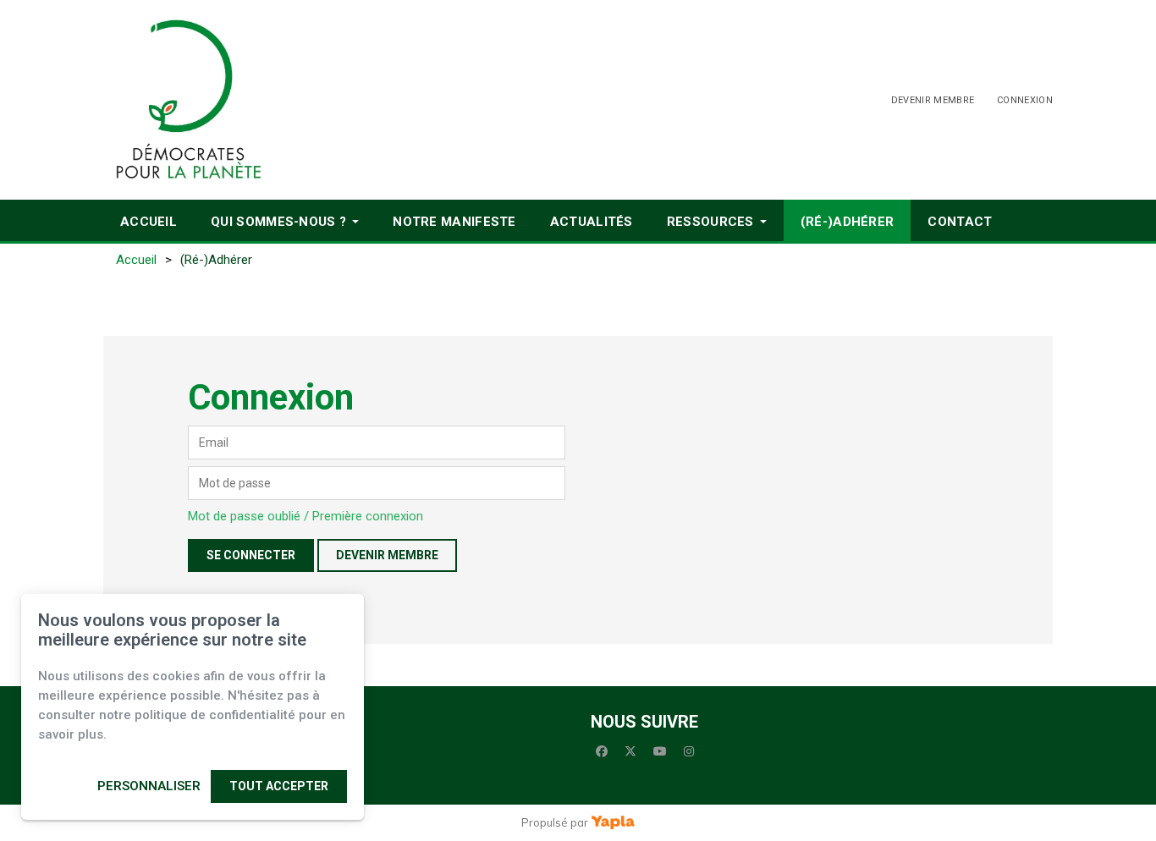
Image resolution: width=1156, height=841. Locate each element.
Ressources (710, 221)
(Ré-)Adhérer (848, 221)
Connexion (1025, 100)
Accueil (148, 221)
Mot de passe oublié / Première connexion (305, 516)
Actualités (591, 221)
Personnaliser (149, 786)
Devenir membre (933, 100)
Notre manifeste (454, 221)
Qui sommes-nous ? (278, 221)
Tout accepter (278, 786)
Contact (960, 221)
